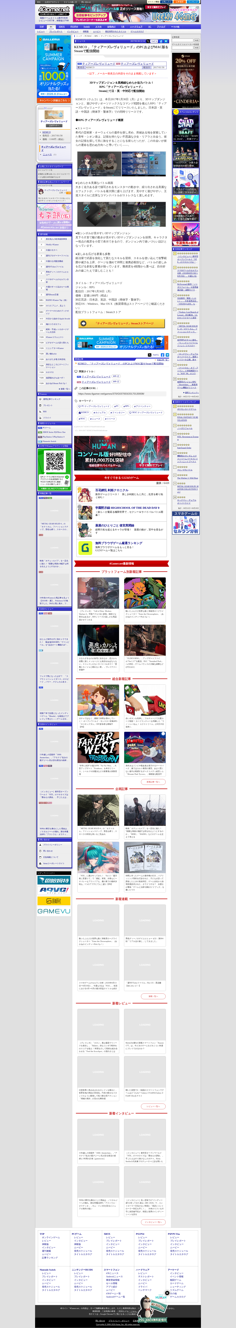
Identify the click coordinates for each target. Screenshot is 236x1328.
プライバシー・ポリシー (118, 1321)
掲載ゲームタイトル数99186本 (54, 18)
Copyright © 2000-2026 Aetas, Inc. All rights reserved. (118, 1324)
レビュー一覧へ (153, 1106)
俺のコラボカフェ (53, 324)
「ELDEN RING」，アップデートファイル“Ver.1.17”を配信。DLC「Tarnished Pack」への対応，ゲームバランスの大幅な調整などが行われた (145, 662)
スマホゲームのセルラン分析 (57, 280)
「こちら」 (133, 1311)
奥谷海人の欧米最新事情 (56, 239)
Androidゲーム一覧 (115, 1296)
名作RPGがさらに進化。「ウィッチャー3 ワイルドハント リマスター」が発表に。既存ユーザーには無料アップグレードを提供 (187, 343)
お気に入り (166, 2)
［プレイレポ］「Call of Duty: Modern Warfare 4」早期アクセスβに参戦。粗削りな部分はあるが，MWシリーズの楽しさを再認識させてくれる (98, 615)
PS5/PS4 (74, 26)
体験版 (86, 31)
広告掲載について (50, 857)
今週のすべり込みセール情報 (57, 288)
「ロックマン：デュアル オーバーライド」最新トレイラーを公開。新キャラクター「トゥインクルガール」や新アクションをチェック (187, 357)
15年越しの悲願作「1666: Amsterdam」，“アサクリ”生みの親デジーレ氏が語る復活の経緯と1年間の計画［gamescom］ (54, 757)
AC (149, 26)
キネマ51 (50, 372)
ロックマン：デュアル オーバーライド (186, 501)
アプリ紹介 (111, 1286)
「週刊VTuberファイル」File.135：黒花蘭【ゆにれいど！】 (143, 984)
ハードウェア (136, 26)
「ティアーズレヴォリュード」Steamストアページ (124, 323)
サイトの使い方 (70, 2)
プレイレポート (56, 31)
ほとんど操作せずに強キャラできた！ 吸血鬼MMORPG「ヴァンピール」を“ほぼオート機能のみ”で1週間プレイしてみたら (54, 642)
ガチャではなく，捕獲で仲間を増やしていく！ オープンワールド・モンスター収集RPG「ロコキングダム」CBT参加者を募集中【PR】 (98, 722)
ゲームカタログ (137, 31)
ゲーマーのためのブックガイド (57, 312)
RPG (127, 406)
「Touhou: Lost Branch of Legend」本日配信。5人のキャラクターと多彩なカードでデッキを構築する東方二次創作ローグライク (187, 315)
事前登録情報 (113, 1280)
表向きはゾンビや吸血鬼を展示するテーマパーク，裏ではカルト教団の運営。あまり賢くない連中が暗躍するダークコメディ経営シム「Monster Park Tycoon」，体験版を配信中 (145, 770)
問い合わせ (86, 2)
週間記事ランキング (51, 399)
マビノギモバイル (184, 470)
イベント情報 (176, 1276)
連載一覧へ (65, 389)
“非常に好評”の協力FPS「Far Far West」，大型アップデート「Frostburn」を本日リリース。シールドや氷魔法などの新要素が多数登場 (98, 770)
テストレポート (146, 1276)
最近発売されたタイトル (115, 31)
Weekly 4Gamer (52, 244)
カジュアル (100, 412)
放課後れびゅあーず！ (55, 378)
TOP (42, 26)
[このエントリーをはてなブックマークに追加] (166, 42)
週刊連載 (46, 1251)
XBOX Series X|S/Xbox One (54, 432)
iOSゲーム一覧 (113, 1293)
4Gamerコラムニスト (55, 337)
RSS (38, 2)
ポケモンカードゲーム (186, 409)
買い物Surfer (51, 354)
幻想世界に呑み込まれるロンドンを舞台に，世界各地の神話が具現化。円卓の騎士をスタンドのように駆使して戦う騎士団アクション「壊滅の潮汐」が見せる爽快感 (98, 1094)
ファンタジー (118, 412)
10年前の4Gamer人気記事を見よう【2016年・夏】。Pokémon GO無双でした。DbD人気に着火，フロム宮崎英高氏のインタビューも (54, 601)
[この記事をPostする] (148, 41)
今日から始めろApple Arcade (58, 319)
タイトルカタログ (83, 1254)
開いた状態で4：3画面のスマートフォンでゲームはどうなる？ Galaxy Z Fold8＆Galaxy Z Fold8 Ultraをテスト (145, 1093)
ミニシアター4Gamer (55, 348)
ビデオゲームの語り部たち (57, 343)
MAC (83, 418)
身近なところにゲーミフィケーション (57, 365)
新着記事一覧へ (153, 782)
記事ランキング (50, 1257)
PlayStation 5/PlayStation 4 (53, 437)
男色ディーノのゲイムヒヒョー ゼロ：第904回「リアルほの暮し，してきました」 (144, 939)
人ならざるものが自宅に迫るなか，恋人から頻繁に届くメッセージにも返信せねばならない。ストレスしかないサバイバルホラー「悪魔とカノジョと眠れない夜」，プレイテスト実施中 (98, 664)
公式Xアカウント (52, 2)
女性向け (111, 26)
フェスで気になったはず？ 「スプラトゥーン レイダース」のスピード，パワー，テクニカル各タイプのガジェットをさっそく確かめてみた (54, 679)
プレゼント (48, 405)
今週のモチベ (51, 250)
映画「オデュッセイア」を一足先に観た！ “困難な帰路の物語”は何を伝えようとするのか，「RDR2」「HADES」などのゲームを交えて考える (54, 564)
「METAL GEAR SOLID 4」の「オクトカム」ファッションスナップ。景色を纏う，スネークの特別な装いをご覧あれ (54, 527)
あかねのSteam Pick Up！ (56, 383)
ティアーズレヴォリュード (54, 121)
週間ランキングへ (192, 393)
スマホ (98, 26)
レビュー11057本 (46, 20)
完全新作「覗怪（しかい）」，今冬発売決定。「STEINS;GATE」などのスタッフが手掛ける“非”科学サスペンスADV (187, 301)
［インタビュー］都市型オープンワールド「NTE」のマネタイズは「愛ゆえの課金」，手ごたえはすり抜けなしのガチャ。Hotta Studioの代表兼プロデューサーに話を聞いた (54, 795)
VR (122, 26)
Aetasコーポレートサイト (54, 863)
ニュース (47, 154)
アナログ (161, 26)
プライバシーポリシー (52, 844)
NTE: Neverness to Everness (188, 438)
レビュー (41, 31)
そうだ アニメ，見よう (55, 306)
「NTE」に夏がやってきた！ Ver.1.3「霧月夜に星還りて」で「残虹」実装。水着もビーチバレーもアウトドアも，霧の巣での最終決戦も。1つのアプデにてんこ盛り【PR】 (98, 880)
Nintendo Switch (49, 441)
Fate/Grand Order (184, 448)
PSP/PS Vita (174, 1234)
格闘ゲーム (175, 1280)
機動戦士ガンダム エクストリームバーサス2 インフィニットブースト (187, 459)
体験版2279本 (62, 20)
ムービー (97, 31)
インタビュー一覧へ (153, 1222)
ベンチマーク (145, 1290)
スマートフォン (112, 1269)
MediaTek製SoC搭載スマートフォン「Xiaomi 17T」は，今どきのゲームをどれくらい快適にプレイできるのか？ (145, 1046)
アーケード (173, 1269)
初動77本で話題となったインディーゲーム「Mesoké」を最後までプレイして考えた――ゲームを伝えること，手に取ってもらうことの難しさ (54, 716)
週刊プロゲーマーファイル (57, 256)
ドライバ (47, 418)
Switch (87, 26)
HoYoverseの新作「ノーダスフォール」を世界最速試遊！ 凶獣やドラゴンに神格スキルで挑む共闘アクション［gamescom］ (187, 287)
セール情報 (111, 1283)
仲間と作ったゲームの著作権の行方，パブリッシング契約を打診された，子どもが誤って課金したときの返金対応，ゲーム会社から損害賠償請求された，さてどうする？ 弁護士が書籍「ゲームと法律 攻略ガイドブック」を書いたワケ (145, 883)
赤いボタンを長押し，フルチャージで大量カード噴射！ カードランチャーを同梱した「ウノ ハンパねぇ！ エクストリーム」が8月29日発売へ (145, 722)
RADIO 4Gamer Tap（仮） (57, 300)
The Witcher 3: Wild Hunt (187, 478)
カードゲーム (176, 1283)
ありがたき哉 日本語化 (55, 359)
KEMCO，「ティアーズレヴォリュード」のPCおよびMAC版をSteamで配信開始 (121, 363)
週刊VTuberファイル (55, 267)
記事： (62, 193)
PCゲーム (47, 428)
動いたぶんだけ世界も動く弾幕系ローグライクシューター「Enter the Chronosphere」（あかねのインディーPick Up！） (145, 614)
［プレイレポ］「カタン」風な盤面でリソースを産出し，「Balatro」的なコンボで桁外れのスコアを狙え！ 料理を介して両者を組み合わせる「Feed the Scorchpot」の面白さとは (98, 1047)
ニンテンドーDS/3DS (82, 1269)
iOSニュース (112, 1273)
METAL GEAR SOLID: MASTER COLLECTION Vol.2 (188, 489)
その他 (173, 1293)
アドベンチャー (143, 406)
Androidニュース (114, 1276)
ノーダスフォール (184, 428)
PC (51, 27)
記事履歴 (179, 2)
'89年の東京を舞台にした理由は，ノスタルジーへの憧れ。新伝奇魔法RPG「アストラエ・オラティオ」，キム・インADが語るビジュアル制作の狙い (54, 832)
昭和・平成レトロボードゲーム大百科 (57, 330)
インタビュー (72, 31)
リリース (111, 419)
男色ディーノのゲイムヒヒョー (57, 273)
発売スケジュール (83, 1251)
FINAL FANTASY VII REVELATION (187, 418)
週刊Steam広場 (52, 294)
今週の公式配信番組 (54, 261)
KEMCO (47, 132)
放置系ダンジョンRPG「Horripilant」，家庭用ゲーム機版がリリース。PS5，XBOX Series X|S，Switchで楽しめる (187, 385)
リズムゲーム (176, 1290)
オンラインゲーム (51, 1237)
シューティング (178, 1286)
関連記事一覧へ (163, 360)
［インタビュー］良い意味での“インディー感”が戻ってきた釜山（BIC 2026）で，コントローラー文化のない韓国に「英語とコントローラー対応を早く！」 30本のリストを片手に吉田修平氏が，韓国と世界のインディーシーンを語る (145, 1207)
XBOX (62, 26)
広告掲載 (136, 1321)
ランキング (193, 2)
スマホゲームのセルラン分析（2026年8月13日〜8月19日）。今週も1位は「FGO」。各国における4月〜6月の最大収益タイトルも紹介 (98, 986)
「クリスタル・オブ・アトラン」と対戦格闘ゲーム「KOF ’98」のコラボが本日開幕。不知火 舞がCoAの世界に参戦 (187, 371)
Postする (154, 41)
